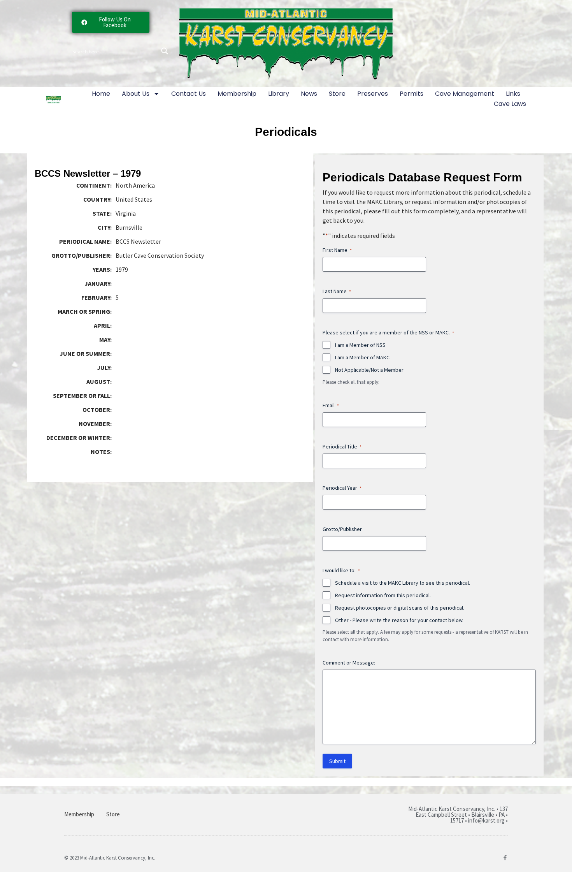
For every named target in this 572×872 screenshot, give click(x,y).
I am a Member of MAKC (362, 357)
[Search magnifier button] (164, 51)
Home (101, 93)
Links (513, 93)
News (309, 93)
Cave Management (464, 93)
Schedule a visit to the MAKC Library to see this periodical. (402, 582)
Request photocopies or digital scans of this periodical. (399, 607)
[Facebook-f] (505, 857)
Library (278, 93)
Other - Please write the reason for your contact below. (399, 620)
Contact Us (188, 93)
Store (337, 93)
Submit (337, 761)
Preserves (372, 93)
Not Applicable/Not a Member (369, 369)
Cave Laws (510, 103)
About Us (135, 93)
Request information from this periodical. (383, 595)
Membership (237, 93)
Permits (411, 93)
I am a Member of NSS (360, 344)
